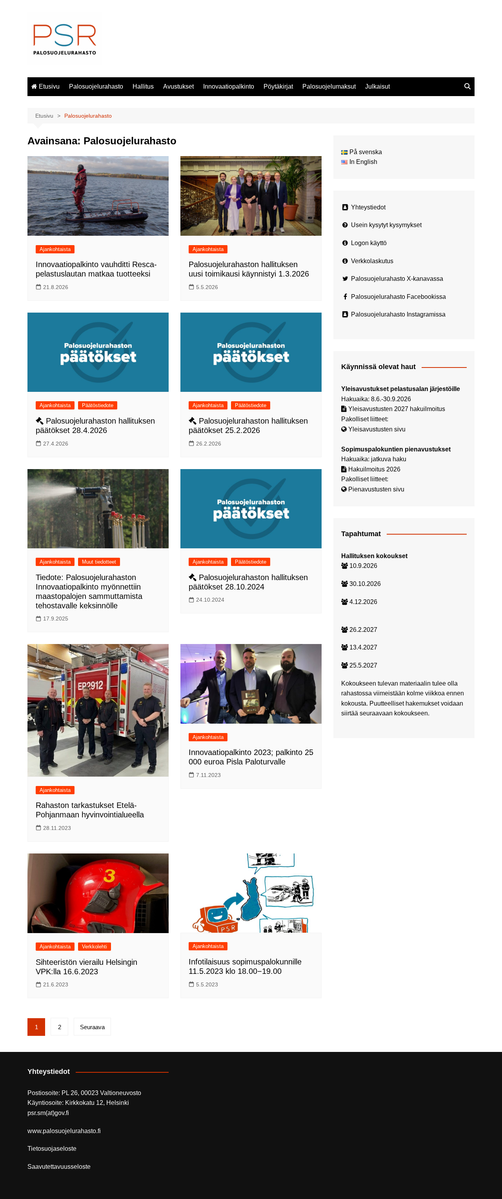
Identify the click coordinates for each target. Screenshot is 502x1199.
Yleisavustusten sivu (377, 429)
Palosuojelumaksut (329, 86)
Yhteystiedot (368, 207)
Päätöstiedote (97, 405)
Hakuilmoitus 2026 (374, 469)
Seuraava (92, 1027)
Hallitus (143, 86)
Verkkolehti (94, 947)
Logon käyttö (369, 243)
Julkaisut (377, 86)
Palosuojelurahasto (96, 86)
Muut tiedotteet (99, 562)
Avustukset (178, 86)
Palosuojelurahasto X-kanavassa (397, 278)
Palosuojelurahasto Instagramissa (398, 314)
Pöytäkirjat (278, 86)
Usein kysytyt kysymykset (386, 225)
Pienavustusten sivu (376, 489)
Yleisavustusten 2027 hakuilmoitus (396, 409)
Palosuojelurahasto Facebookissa (398, 296)
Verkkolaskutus (372, 261)
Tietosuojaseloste (51, 1148)
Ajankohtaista (55, 249)
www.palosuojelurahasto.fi (64, 1131)
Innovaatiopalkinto (228, 86)
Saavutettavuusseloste (59, 1166)
